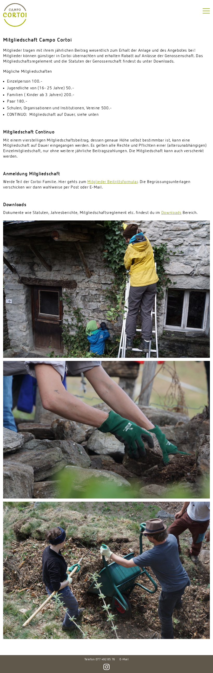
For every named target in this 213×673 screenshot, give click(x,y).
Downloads (171, 213)
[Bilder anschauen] (106, 289)
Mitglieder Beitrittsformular (112, 182)
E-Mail (124, 659)
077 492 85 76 (105, 659)
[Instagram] (106, 665)
